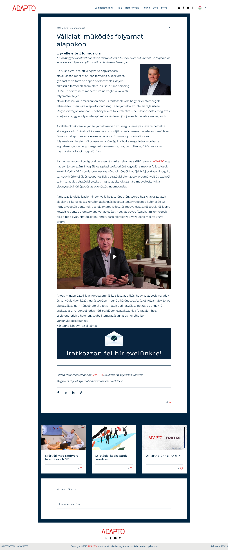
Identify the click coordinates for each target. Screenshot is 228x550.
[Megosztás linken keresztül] (80, 392)
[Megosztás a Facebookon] (58, 392)
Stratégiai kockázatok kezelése (111, 457)
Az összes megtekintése (175, 419)
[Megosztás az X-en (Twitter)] (65, 392)
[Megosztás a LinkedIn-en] (73, 392)
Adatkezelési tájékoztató (145, 546)
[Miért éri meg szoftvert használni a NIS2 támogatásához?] (63, 437)
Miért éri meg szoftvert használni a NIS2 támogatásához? (61, 457)
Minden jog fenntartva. (122, 546)
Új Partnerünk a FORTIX (163, 456)
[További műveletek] (169, 28)
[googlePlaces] (192, 7)
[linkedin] (178, 7)
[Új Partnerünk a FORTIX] (164, 437)
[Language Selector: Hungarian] (202, 7)
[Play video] (114, 256)
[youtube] (188, 7)
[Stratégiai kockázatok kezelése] (114, 437)
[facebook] (183, 7)
